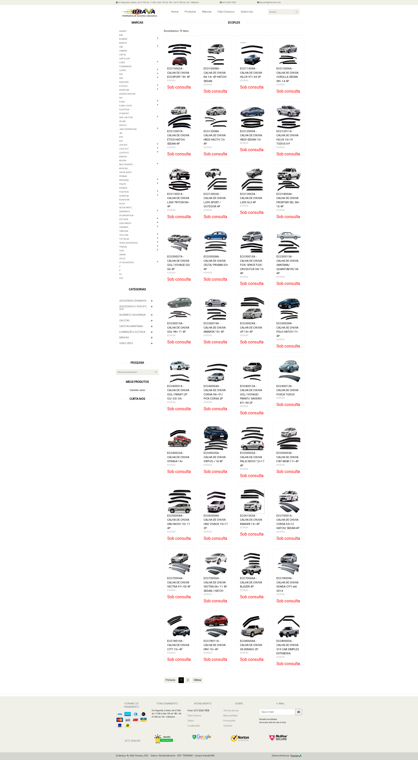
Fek (120, 98)
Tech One (124, 235)
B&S (121, 35)
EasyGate (124, 82)
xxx (121, 278)
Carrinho (227, 725)
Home (174, 11)
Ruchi (122, 204)
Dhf (121, 74)
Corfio (122, 70)
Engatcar (124, 90)
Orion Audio (125, 172)
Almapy (123, 31)
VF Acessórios (126, 262)
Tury (121, 251)
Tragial (123, 247)
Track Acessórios (128, 243)
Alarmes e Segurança (132, 315)
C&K (121, 47)
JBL (121, 133)
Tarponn (123, 231)
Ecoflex (123, 86)
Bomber (123, 39)
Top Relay (124, 239)
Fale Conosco (226, 11)
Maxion (123, 157)
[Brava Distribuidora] (139, 12)
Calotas (124, 320)
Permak (123, 176)
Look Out (124, 149)
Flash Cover (125, 106)
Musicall (123, 168)
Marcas (206, 11)
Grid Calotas (126, 117)
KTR (121, 137)
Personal (124, 180)
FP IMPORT (124, 113)
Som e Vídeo (126, 343)
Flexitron (124, 109)
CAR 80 (122, 55)
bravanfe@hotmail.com (270, 2)
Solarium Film (126, 215)
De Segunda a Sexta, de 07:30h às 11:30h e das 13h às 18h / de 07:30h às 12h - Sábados (158, 2)
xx (120, 274)
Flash (122, 102)
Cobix (122, 62)
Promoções (229, 720)
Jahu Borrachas (128, 129)
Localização (194, 725)
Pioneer (123, 188)
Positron (124, 192)
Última (197, 680)
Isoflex (123, 125)
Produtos (190, 11)
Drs (121, 78)
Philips (122, 184)
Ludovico (124, 153)
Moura (122, 160)
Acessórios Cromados (133, 300)
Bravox (123, 43)
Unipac (122, 255)
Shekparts (124, 211)
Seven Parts (125, 208)
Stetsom (123, 219)
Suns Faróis (125, 223)
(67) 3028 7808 (229, 2)
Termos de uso (231, 710)
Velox (122, 258)
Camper (123, 51)
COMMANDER (125, 66)
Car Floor (124, 59)
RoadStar (124, 200)
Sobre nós (247, 11)
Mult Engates (126, 164)
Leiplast (123, 145)
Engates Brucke (127, 94)
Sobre (191, 720)
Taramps (123, 227)
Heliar (122, 121)
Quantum (124, 196)
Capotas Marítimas (131, 326)
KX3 (121, 141)
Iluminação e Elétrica (132, 332)
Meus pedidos (230, 715)
